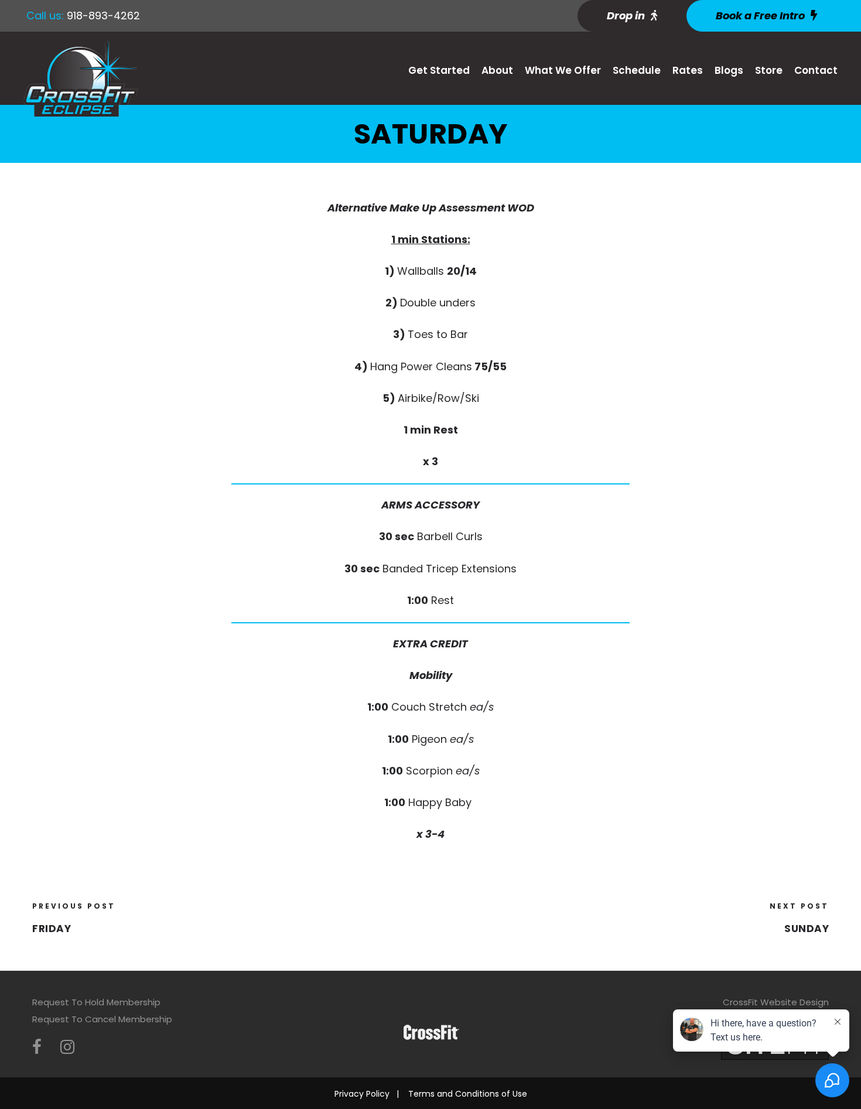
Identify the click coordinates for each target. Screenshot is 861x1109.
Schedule (637, 70)
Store (769, 70)
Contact (816, 70)
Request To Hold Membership (96, 1002)
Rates (687, 70)
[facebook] (37, 1047)
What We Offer (563, 70)
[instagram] (67, 1047)
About (497, 70)
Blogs (729, 70)
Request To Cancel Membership (102, 1019)
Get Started (439, 70)
